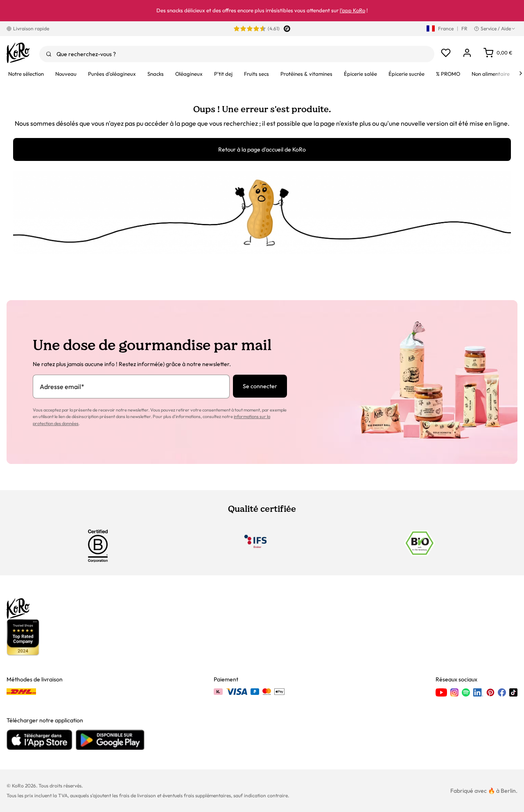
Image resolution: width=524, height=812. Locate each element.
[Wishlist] (446, 53)
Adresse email (62, 386)
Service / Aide (496, 28)
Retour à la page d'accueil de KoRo (262, 149)
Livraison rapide (31, 28)
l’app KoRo (352, 10)
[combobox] (236, 54)
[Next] (520, 73)
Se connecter (260, 386)
